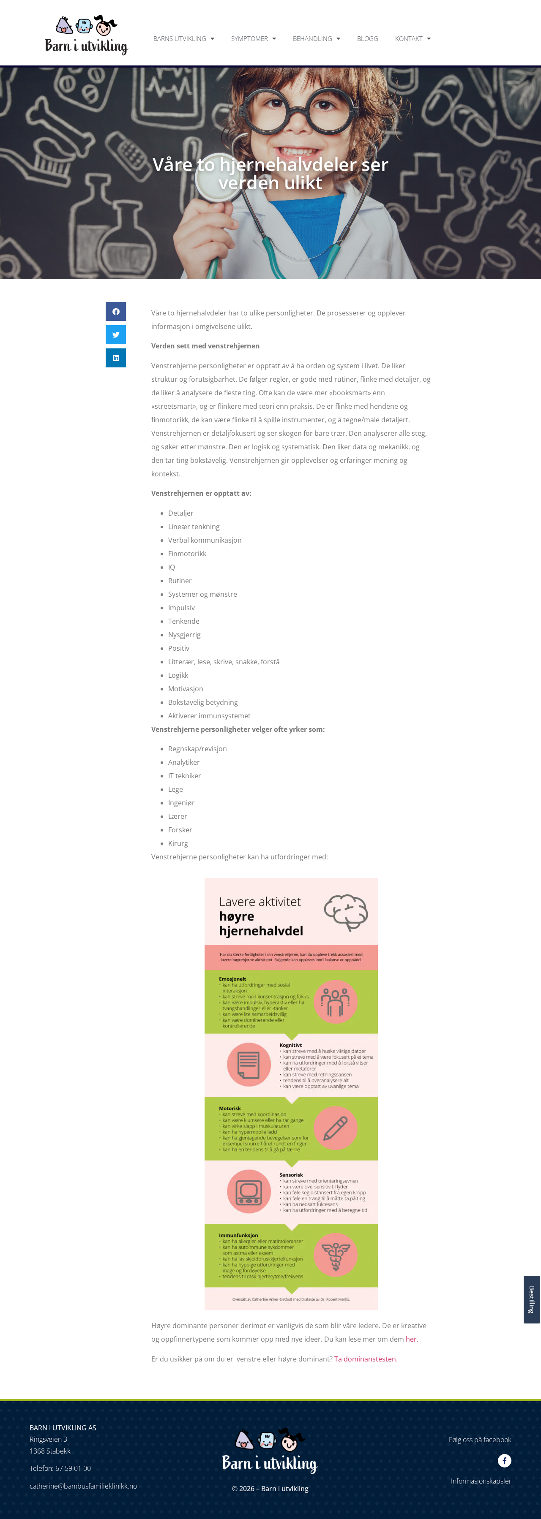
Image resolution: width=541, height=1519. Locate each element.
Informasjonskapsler (481, 1481)
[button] (116, 311)
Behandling (312, 38)
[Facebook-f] (504, 1460)
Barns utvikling (179, 38)
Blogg (367, 38)
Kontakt (409, 38)
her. (412, 1339)
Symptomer (249, 38)
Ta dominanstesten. (365, 1359)
